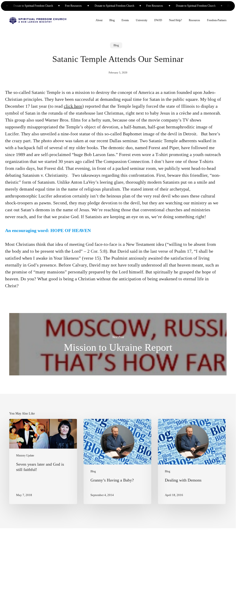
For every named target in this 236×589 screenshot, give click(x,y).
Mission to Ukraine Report (118, 344)
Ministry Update (25, 455)
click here (73, 106)
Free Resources (72, 6)
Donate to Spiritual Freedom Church (32, 6)
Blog (116, 45)
